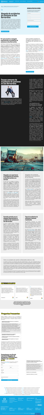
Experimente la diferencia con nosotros (32, 374)
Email (2, 367)
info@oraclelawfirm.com (38, 402)
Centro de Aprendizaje (23, 1)
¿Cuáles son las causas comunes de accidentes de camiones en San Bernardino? (10, 337)
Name (2, 364)
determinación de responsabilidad (12, 192)
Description (2, 372)
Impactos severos (30, 189)
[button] (11, 322)
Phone (11, 367)
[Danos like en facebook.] (39, 405)
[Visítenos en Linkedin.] (38, 405)
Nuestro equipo (17, 1)
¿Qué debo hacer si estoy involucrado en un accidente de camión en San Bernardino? (10, 321)
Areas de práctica (11, 1)
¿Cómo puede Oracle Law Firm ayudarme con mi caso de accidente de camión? (10, 339)
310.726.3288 (12, 410)
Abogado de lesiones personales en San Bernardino (11, 6)
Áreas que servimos (29, 1)
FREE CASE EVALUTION (33, 26)
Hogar (2, 6)
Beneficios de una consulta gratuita (31, 372)
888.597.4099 (39, 401)
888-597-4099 (6, 362)
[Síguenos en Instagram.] (40, 405)
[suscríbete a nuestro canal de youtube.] (41, 405)
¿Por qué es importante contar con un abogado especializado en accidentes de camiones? (9, 334)
